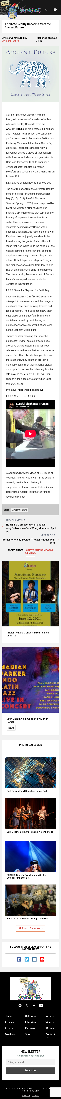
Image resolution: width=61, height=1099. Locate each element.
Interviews (31, 1022)
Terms (35, 1095)
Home (8, 1016)
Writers (50, 1028)
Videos (50, 1022)
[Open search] (46, 10)
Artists (9, 1028)
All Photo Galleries (29, 928)
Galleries (30, 1016)
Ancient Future (19, 510)
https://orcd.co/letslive (19, 374)
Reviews (30, 1028)
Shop (28, 1034)
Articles (9, 1022)
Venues (50, 1016)
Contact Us (50, 1036)
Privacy (26, 1095)
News (11, 728)
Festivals (10, 1034)
